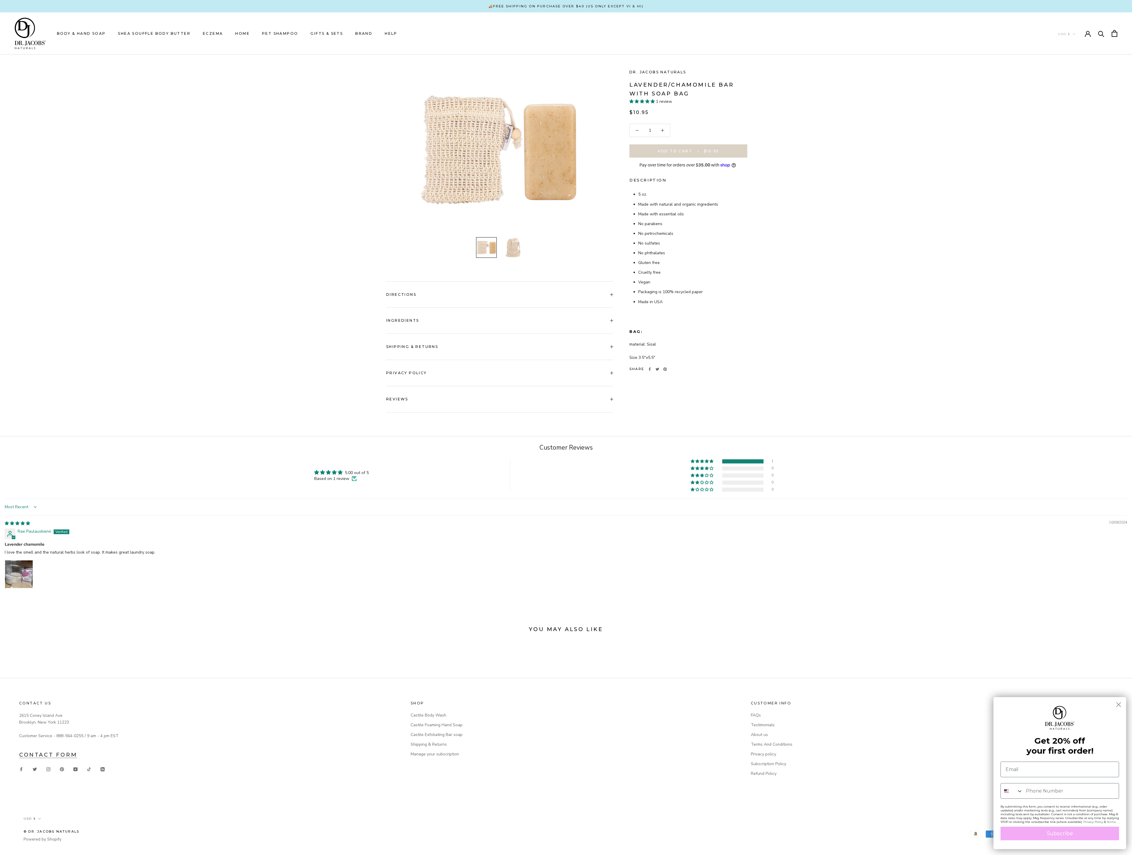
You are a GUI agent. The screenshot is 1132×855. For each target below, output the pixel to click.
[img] (17, 523)
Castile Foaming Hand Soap (437, 725)
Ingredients (402, 320)
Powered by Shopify (42, 839)
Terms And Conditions (771, 744)
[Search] (1101, 33)
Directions (401, 294)
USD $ (1064, 34)
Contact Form (48, 755)
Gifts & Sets (326, 33)
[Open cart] (1114, 33)
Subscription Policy (768, 764)
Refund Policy (763, 773)
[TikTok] (89, 768)
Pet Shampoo (280, 33)
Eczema (213, 33)
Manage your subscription (435, 754)
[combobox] (1012, 790)
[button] (642, 101)
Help (391, 33)
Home (242, 33)
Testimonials (763, 725)
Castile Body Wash (428, 715)
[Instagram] (48, 768)
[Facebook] (649, 369)
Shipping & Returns (412, 346)
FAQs (756, 715)
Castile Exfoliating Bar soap (437, 734)
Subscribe (1060, 833)
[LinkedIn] (103, 768)
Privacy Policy (406, 373)
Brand (363, 33)
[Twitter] (657, 369)
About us (759, 734)
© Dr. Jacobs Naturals (51, 831)
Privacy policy (763, 754)
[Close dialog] (1118, 704)
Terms (1111, 822)
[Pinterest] (665, 369)
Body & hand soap (81, 33)
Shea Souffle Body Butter (154, 33)
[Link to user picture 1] (19, 574)
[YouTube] (75, 768)
